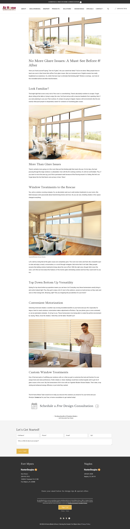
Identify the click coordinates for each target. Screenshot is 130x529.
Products (56, 9)
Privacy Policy (85, 524)
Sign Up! (65, 507)
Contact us (37, 397)
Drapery (46, 9)
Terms (67, 511)
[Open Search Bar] (108, 8)
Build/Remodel (35, 9)
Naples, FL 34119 (89, 476)
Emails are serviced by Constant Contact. (77, 503)
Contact (99, 9)
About (23, 9)
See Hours (24, 474)
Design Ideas (79, 9)
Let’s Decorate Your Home (66, 418)
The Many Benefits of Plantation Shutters (65, 416)
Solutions (67, 9)
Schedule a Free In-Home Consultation (64, 2)
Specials (89, 9)
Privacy (63, 511)
